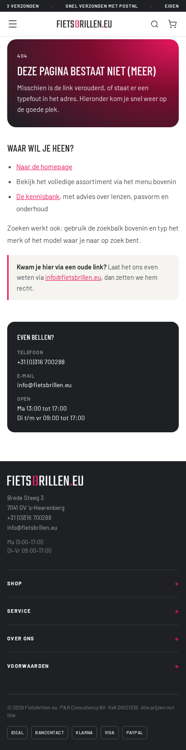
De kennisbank (38, 196)
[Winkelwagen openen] (172, 24)
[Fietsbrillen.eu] (84, 24)
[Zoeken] (155, 24)
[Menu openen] (12, 24)
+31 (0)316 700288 (41, 362)
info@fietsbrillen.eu (73, 277)
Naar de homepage (44, 166)
